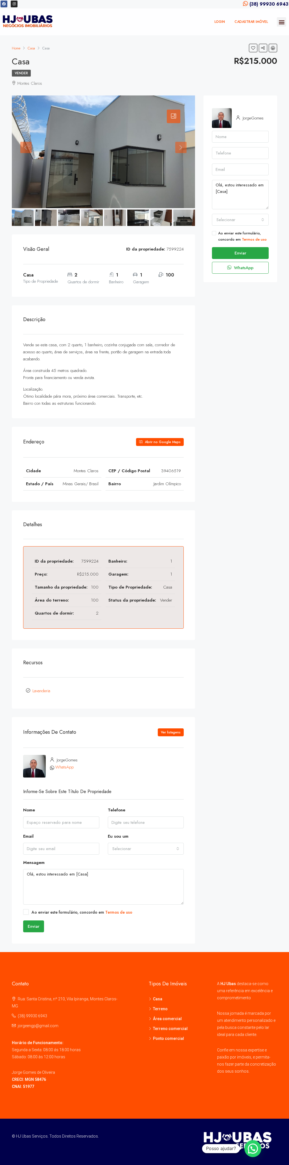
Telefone (116, 810)
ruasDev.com (232, 1087)
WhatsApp (64, 767)
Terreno (160, 1009)
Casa (157, 999)
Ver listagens (171, 732)
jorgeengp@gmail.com (38, 1026)
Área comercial (167, 1018)
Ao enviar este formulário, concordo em (82, 912)
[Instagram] (14, 4)
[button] (281, 22)
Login (219, 21)
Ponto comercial (168, 1038)
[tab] (173, 116)
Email (28, 836)
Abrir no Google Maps (162, 442)
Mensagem (34, 862)
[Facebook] (4, 4)
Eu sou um (118, 836)
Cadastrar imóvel (251, 21)
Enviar (34, 926)
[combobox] (146, 849)
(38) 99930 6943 (32, 1016)
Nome (29, 810)
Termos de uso (118, 912)
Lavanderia (41, 691)
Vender (21, 73)
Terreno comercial (170, 1028)
